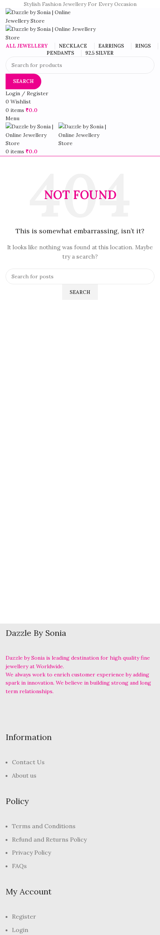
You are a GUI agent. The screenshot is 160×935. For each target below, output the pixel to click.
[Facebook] (15, 712)
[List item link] (80, 773)
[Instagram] (64, 712)
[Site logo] (45, 16)
